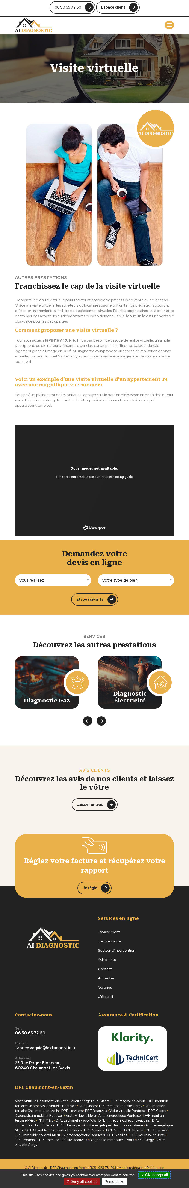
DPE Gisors (88, 1106)
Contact (105, 969)
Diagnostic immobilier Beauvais (39, 1115)
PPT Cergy (145, 1140)
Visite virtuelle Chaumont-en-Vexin (41, 1101)
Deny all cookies (83, 1182)
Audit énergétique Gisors (90, 1101)
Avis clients (107, 959)
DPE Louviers (72, 1110)
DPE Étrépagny (69, 1125)
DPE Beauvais (156, 1130)
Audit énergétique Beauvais (83, 1135)
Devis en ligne (109, 941)
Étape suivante (90, 599)
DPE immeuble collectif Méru (37, 1135)
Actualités (106, 978)
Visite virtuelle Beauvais (58, 1106)
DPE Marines (94, 1130)
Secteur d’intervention (116, 950)
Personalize (114, 1182)
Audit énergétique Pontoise (119, 1115)
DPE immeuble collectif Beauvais (124, 1120)
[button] (169, 25)
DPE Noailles (117, 1135)
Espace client (113, 7)
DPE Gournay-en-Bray (147, 1135)
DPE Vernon (133, 1130)
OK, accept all (156, 1175)
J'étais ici (105, 996)
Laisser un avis (90, 804)
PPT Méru (45, 1120)
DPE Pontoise (26, 1140)
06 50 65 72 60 (68, 7)
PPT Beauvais (96, 1110)
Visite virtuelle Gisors (65, 1130)
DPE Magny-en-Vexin (128, 1101)
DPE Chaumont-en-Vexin (68, 1168)
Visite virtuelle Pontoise (127, 1110)
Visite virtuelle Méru (81, 1115)
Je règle (90, 888)
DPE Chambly (36, 1130)
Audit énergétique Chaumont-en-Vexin (113, 1125)
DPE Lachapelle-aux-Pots (76, 1120)
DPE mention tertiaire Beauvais (63, 1140)
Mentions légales (131, 1168)
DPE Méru (114, 1130)
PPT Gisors (157, 1110)
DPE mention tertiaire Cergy (120, 1106)
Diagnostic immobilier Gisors (111, 1140)
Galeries (105, 987)
